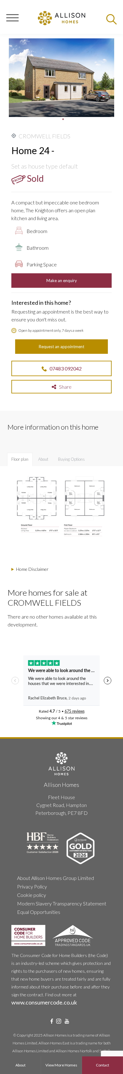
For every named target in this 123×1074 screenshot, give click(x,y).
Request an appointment (61, 346)
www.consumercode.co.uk (44, 1002)
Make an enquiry (61, 280)
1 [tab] (63, 119)
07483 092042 (66, 368)
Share (64, 387)
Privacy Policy (32, 886)
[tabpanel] (61, 77)
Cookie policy (31, 895)
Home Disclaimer (32, 569)
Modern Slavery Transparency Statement (61, 903)
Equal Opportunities (38, 912)
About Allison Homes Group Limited (55, 878)
